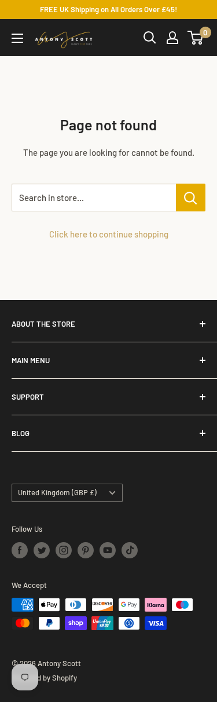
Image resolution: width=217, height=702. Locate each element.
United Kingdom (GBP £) (57, 492)
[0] (196, 38)
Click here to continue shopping (108, 234)
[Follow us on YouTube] (108, 550)
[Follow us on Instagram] (64, 550)
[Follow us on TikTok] (130, 550)
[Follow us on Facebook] (20, 550)
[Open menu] (17, 38)
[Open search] (150, 37)
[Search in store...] (190, 197)
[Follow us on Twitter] (42, 550)
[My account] (172, 37)
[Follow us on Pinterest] (86, 550)
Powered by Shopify (44, 677)
